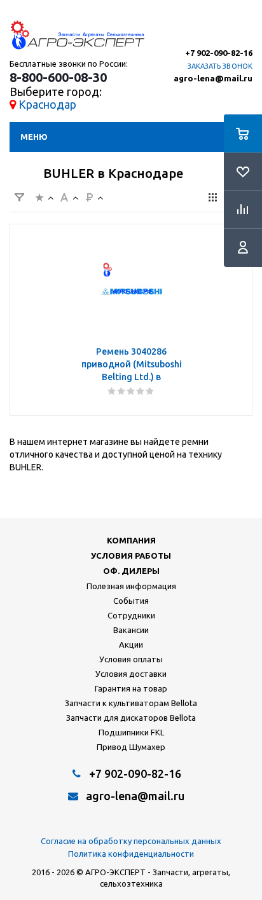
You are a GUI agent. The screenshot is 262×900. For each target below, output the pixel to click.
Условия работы (131, 555)
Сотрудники (131, 615)
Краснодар (47, 104)
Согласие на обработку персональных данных (131, 840)
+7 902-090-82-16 (218, 53)
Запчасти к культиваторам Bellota (131, 703)
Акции (131, 644)
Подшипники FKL (131, 732)
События (131, 600)
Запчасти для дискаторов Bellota (131, 717)
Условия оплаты (131, 659)
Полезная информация (131, 586)
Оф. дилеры (131, 570)
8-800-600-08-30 (58, 77)
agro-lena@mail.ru (213, 78)
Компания (131, 540)
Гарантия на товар (131, 688)
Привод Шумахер (131, 746)
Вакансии (131, 629)
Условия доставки (131, 673)
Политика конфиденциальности (131, 853)
